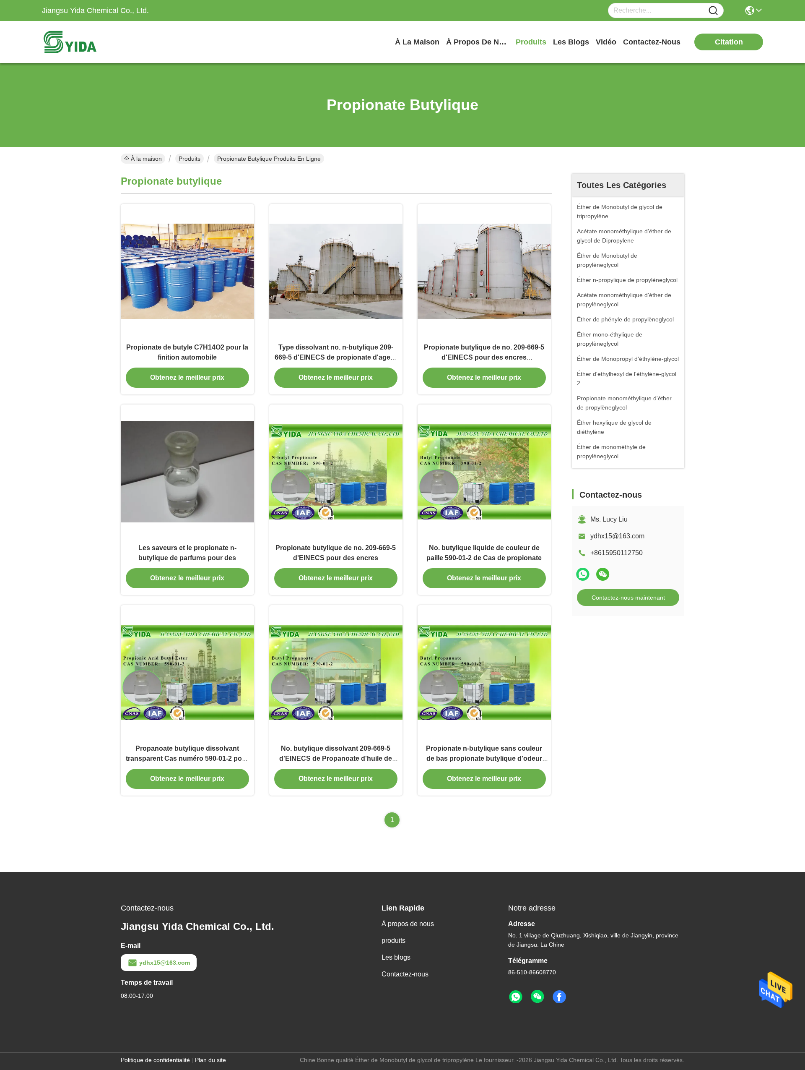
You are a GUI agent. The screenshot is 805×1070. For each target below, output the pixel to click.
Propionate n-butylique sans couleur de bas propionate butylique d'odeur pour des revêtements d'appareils (484, 758)
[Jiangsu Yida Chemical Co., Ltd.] (88, 42)
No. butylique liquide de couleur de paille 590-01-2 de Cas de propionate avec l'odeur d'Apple (484, 558)
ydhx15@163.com (617, 536)
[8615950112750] (515, 997)
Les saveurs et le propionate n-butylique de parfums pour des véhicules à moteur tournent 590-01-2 (187, 558)
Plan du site (210, 1060)
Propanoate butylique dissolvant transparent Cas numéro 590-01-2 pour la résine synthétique (187, 758)
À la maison (417, 42)
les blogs (571, 42)
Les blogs (396, 957)
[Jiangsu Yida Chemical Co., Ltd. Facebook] (559, 997)
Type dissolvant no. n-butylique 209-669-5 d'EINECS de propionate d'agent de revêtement (336, 357)
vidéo (606, 42)
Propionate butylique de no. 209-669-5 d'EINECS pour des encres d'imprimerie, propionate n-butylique (484, 357)
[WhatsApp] (582, 574)
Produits (189, 158)
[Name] (713, 10)
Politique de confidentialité (155, 1060)
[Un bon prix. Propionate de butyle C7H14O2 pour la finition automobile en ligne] (187, 270)
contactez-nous (651, 42)
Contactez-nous (405, 974)
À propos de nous (477, 42)
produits (531, 42)
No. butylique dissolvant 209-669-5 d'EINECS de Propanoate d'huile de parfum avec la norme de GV (335, 758)
